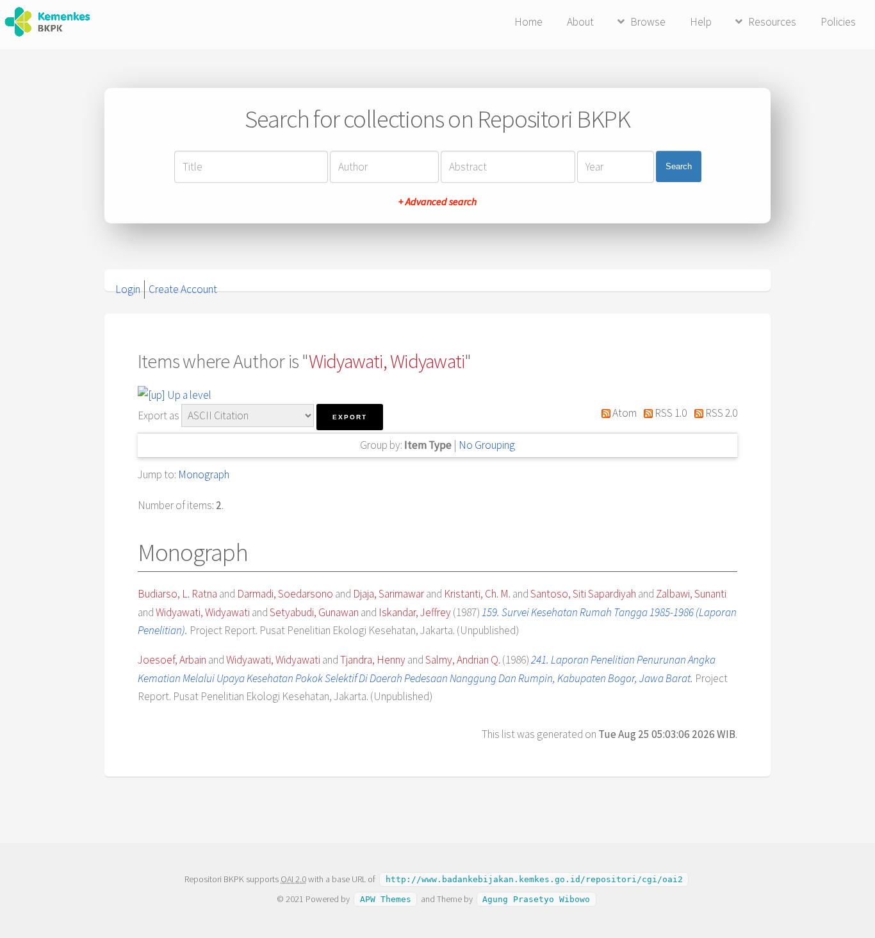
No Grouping (487, 445)
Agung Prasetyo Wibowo (536, 899)
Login (127, 289)
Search (679, 166)
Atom (623, 413)
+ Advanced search (437, 201)
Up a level (188, 395)
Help (701, 22)
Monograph (203, 474)
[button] (349, 417)
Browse (648, 22)
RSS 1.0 (670, 413)
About (580, 22)
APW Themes (385, 899)
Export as (158, 415)
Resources (772, 22)
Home (528, 22)
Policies (838, 22)
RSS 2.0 (720, 413)
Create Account (183, 289)
